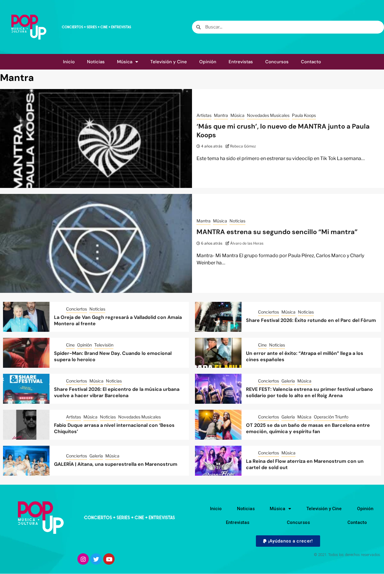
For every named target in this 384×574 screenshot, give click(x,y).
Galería (288, 380)
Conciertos (76, 308)
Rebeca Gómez (243, 146)
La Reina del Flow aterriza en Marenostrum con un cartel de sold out (305, 464)
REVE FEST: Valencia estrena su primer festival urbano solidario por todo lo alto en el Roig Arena (309, 392)
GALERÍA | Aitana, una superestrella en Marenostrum (115, 464)
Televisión (103, 344)
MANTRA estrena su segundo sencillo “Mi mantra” (277, 232)
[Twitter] (96, 559)
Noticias (96, 62)
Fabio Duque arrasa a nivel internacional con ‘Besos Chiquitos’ (114, 428)
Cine (70, 344)
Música (124, 62)
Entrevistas (241, 62)
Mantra (221, 115)
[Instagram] (83, 559)
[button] (288, 541)
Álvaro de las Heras (246, 243)
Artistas (204, 115)
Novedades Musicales (268, 115)
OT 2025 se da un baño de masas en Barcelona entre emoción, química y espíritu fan (308, 428)
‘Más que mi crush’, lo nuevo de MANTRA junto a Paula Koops (283, 130)
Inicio (69, 62)
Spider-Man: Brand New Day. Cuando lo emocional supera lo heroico (113, 356)
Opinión (207, 62)
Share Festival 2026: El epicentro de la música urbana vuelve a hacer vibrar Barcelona (116, 392)
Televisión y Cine (168, 62)
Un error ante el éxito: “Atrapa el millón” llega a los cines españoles (304, 356)
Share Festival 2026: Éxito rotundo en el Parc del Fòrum (311, 320)
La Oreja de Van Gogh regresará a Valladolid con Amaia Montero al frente (118, 320)
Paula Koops (304, 115)
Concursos (277, 62)
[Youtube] (109, 559)
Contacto (311, 62)
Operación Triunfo (331, 416)
